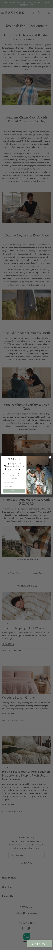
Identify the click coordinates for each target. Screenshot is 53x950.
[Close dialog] (50, 457)
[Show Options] (23, 486)
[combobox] (13, 486)
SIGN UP (13, 490)
